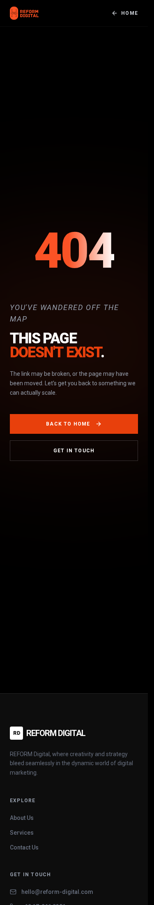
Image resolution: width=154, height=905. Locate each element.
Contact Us (24, 847)
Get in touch (73, 451)
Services (22, 832)
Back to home (68, 424)
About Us (22, 818)
